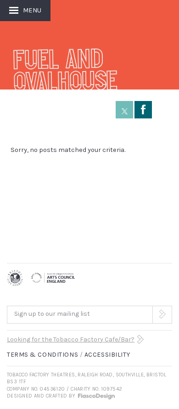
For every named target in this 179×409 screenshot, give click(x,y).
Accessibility (107, 355)
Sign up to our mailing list (52, 314)
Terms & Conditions (42, 355)
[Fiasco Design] (96, 396)
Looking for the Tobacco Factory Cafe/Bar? (70, 339)
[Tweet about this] (124, 109)
